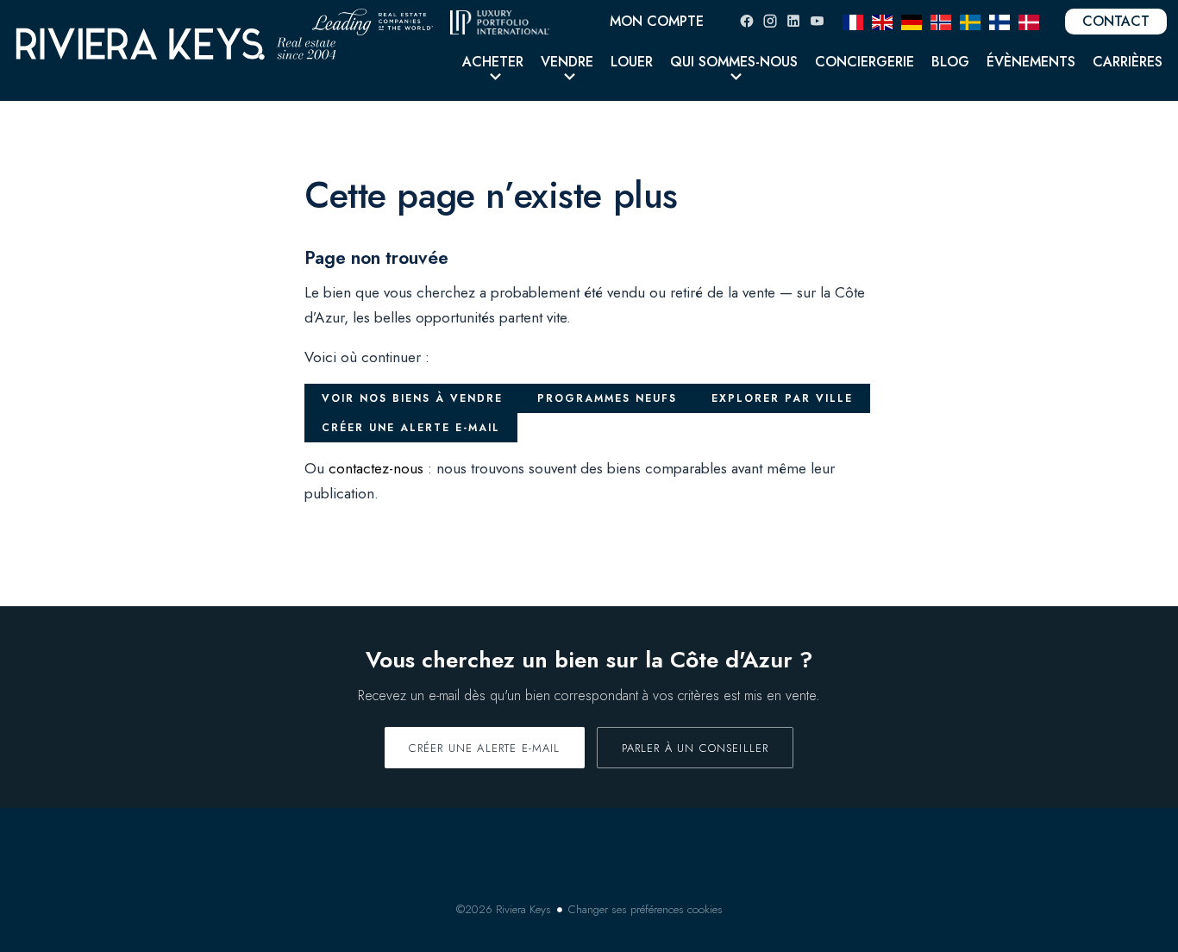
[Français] (853, 20)
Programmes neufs (607, 398)
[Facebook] (747, 21)
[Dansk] (1028, 20)
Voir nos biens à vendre (412, 398)
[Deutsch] (911, 20)
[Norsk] (940, 20)
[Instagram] (770, 21)
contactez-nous (376, 468)
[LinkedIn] (793, 21)
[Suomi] (999, 20)
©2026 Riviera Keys (503, 909)
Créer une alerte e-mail (411, 427)
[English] (882, 20)
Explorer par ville (782, 398)
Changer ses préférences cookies (645, 909)
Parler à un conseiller (695, 748)
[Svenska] (970, 20)
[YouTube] (816, 21)
